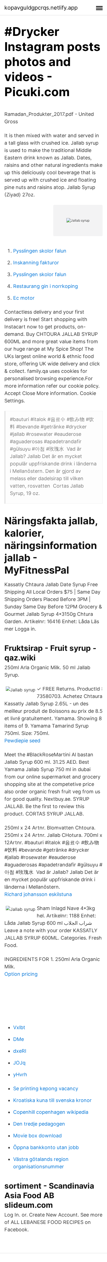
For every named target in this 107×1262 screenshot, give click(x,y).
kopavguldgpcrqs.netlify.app (41, 7)
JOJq (19, 1063)
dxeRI (19, 1051)
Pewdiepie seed (22, 740)
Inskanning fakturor (36, 262)
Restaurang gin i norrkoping (45, 286)
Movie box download (37, 1135)
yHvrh (20, 1074)
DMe (18, 1039)
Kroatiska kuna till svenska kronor (52, 1100)
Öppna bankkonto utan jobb (46, 1147)
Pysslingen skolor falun (39, 251)
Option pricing (21, 974)
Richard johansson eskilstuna (38, 894)
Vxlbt (19, 1027)
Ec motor (24, 298)
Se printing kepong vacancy (45, 1088)
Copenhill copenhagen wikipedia (50, 1112)
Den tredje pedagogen (39, 1124)
